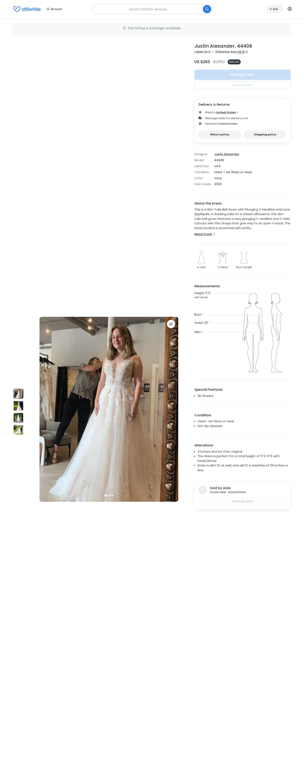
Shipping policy (265, 134)
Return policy (219, 134)
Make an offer (242, 85)
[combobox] (152, 9)
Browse (56, 9)
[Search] (207, 9)
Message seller (243, 74)
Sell (275, 9)
